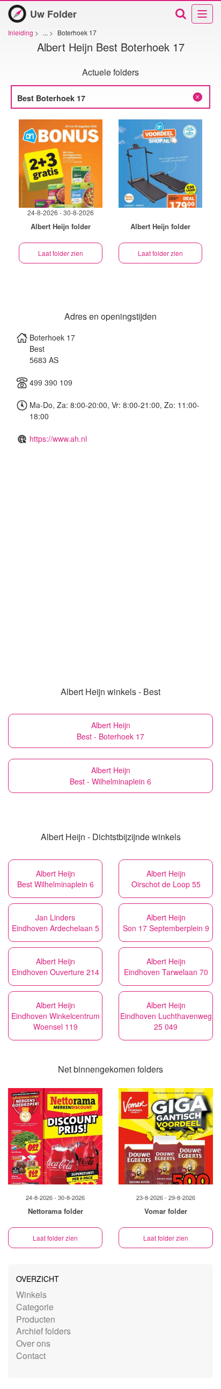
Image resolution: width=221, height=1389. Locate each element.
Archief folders (43, 1331)
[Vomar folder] (166, 1136)
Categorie (35, 1307)
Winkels (31, 1294)
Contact (31, 1355)
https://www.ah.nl (58, 438)
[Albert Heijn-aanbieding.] (160, 163)
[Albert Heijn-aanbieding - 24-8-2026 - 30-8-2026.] (60, 163)
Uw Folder (53, 14)
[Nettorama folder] (55, 1136)
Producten (35, 1319)
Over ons (33, 1343)
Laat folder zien (60, 253)
